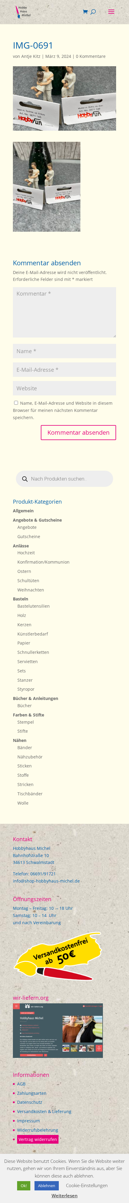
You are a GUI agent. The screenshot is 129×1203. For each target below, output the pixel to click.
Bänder (24, 747)
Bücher (24, 705)
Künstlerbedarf (32, 634)
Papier (23, 643)
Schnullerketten (33, 652)
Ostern (24, 571)
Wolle (22, 803)
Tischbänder (30, 794)
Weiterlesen (65, 1196)
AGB (21, 1084)
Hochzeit (26, 552)
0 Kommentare (91, 56)
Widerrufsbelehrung (37, 1130)
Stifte (22, 731)
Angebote (27, 527)
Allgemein (23, 511)
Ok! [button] (24, 1185)
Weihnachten (30, 590)
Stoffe (23, 775)
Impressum (28, 1121)
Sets (21, 671)
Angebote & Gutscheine (37, 520)
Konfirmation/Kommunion (43, 562)
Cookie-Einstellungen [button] (87, 1185)
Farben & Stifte (28, 715)
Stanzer (25, 680)
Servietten (27, 661)
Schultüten (28, 580)
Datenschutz (29, 1102)
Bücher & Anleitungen (35, 698)
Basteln (20, 599)
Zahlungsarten (31, 1093)
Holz (21, 615)
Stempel (25, 722)
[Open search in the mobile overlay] (64, 479)
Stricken (25, 784)
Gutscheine (28, 536)
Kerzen (24, 624)
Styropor (25, 689)
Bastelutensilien (33, 606)
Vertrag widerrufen (38, 1139)
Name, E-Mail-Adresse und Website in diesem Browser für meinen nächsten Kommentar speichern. (62, 410)
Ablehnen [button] (46, 1185)
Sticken (24, 766)
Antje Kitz (30, 56)
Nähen (19, 740)
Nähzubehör (30, 757)
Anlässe (21, 546)
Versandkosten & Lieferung (44, 1111)
